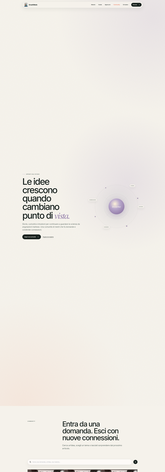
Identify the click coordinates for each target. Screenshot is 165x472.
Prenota (135, 4)
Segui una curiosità (30, 237)
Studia (100, 4)
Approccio (107, 4)
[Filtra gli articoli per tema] (135, 462)
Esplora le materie (48, 237)
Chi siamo (125, 4)
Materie (93, 4)
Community (117, 4)
